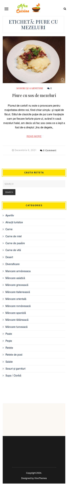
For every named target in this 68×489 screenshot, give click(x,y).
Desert (9, 257)
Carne (9, 229)
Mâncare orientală (15, 299)
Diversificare (12, 264)
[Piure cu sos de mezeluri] (34, 59)
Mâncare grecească (16, 285)
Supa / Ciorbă (13, 375)
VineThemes (40, 478)
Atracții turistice (14, 222)
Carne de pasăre (15, 243)
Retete (9, 347)
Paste (8, 333)
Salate (9, 361)
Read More (34, 136)
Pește (8, 341)
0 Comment (49, 150)
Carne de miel (13, 236)
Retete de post (13, 354)
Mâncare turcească (16, 327)
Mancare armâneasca (18, 271)
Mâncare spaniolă (15, 313)
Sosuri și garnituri (30, 88)
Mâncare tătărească (16, 319)
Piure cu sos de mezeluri (34, 95)
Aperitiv (9, 215)
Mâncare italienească (17, 292)
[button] (6, 8)
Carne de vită (13, 250)
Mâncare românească (18, 306)
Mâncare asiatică (15, 278)
